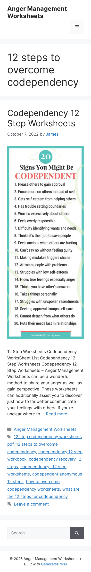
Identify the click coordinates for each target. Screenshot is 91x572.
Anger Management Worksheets (37, 12)
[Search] (77, 533)
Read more (56, 413)
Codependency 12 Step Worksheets (43, 118)
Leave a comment (31, 504)
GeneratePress (54, 564)
